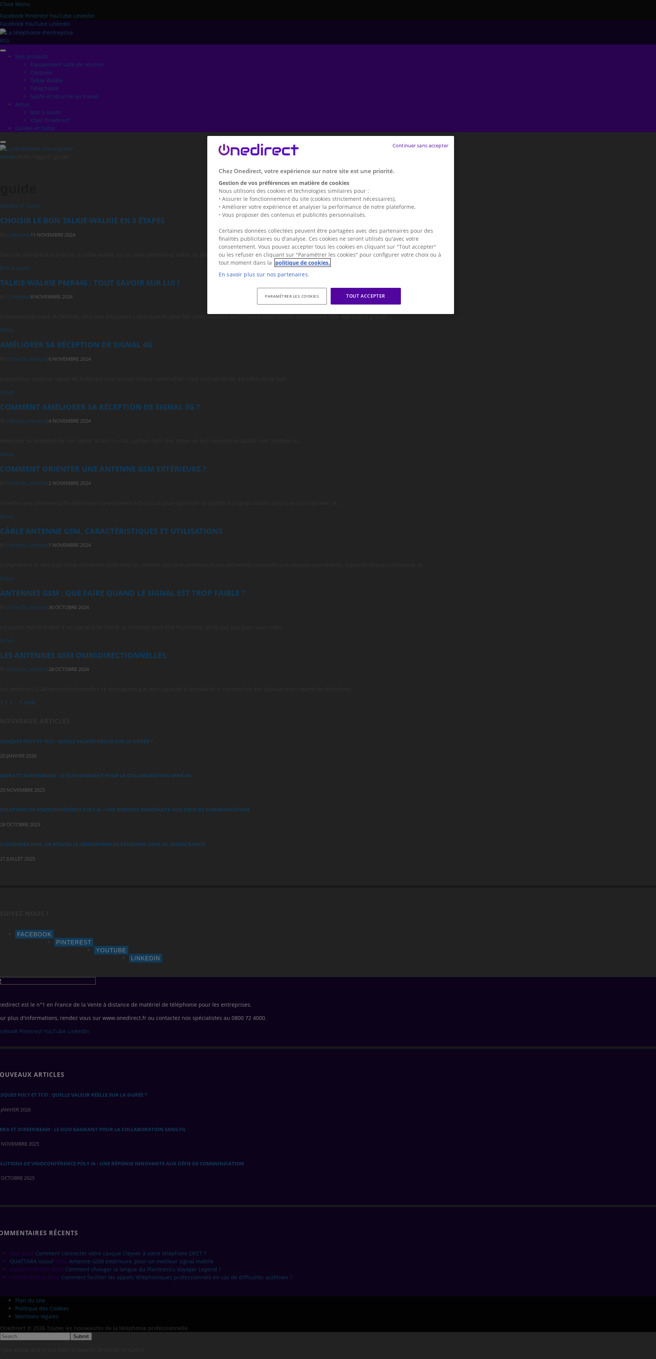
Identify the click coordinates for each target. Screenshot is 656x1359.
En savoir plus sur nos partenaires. (264, 274)
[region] (330, 225)
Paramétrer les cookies (292, 296)
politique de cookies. (302, 262)
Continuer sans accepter (420, 145)
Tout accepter (365, 296)
